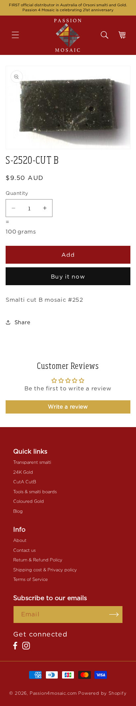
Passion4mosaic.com (53, 693)
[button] (20, 35)
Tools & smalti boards (35, 491)
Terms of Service (30, 579)
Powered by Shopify (102, 693)
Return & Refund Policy (37, 559)
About (19, 540)
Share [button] (23, 322)
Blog (18, 511)
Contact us (24, 550)
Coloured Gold (28, 501)
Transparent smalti (32, 462)
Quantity (17, 193)
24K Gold (23, 472)
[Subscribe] (114, 615)
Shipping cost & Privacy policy (45, 569)
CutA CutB (24, 481)
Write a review (68, 407)
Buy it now (68, 276)
